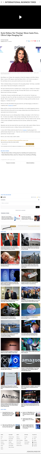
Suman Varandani (5, 39)
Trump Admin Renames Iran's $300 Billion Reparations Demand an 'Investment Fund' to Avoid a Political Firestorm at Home (10, 248)
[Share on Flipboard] (33, 41)
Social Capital (11, 438)
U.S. (1, 438)
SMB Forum (10, 440)
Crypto (2, 447)
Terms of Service (25, 146)
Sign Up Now (13, 226)
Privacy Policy (32, 146)
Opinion (2, 448)
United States (26, 443)
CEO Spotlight (11, 445)
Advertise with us (19, 445)
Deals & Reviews (11, 447)
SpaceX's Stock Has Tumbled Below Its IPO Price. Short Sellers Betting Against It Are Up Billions (30, 405)
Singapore (26, 440)
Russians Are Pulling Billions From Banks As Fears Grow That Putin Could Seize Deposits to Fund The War (30, 248)
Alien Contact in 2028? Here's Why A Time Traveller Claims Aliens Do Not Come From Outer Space (29, 266)
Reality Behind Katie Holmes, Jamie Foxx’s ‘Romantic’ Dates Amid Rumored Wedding (19, 154)
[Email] (37, 41)
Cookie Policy (19, 443)
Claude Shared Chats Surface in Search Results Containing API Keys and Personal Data (9, 387)
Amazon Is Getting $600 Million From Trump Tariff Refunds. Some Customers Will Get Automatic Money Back (30, 369)
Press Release (11, 443)
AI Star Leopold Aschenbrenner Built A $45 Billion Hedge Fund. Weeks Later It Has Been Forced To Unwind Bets (10, 283)
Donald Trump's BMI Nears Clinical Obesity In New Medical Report (28, 419)
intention (25, 130)
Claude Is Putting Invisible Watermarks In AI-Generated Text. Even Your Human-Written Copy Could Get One (10, 405)
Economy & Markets (4, 440)
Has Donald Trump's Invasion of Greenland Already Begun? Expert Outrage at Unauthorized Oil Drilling (9, 335)
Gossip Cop (10, 105)
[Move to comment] (39, 41)
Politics (2, 445)
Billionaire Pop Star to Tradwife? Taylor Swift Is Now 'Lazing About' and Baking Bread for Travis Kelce (30, 387)
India (25, 438)
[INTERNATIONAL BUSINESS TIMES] (20, 2)
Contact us (18, 438)
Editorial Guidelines (30, 162)
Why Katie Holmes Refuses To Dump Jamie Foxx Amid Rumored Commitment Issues (19, 152)
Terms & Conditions (20, 440)
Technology (2, 443)
